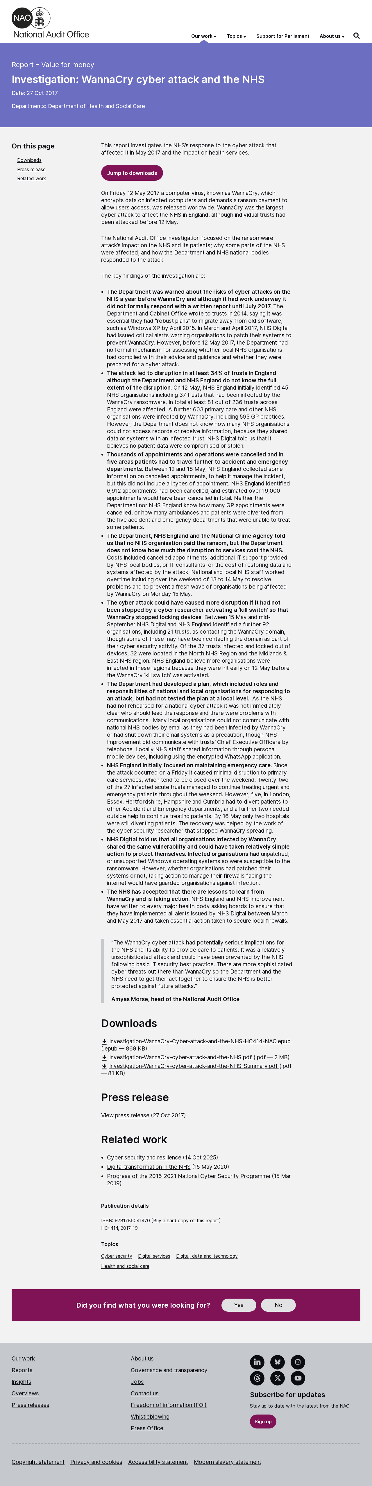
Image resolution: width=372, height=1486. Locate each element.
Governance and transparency (169, 1370)
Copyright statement (38, 1462)
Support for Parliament (283, 36)
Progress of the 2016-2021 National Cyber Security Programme (188, 1176)
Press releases (30, 1405)
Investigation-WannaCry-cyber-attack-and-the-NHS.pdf (181, 1057)
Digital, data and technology (207, 1256)
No (278, 1305)
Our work (23, 1358)
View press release (125, 1115)
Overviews (25, 1393)
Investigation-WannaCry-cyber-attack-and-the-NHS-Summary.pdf (194, 1066)
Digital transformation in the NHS (149, 1167)
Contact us (145, 1393)
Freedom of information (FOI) (169, 1405)
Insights (21, 1382)
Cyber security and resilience (144, 1157)
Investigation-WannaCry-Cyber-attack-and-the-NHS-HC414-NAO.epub (200, 1041)
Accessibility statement (158, 1462)
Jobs (137, 1382)
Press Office (147, 1428)
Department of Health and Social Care (96, 106)
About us (142, 1358)
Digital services (154, 1256)
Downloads (29, 160)
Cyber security (116, 1256)
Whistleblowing (150, 1416)
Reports (22, 1370)
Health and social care (125, 1266)
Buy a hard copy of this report (186, 1220)
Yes (239, 1305)
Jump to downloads (132, 173)
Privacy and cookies (96, 1462)
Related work (31, 178)
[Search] (356, 35)
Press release (31, 169)
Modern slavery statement (227, 1462)
